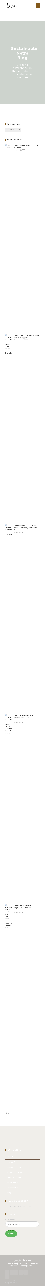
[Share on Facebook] (13, 1113)
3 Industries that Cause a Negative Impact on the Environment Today (23, 908)
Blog (9, 1192)
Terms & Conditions (15, 1177)
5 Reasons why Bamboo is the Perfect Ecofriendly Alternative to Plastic (26, 528)
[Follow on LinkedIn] (21, 1272)
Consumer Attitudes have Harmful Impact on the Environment (23, 718)
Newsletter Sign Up (15, 1172)
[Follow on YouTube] (16, 1272)
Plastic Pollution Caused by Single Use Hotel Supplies (26, 337)
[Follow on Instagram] (26, 1272)
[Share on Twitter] (16, 1113)
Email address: (10, 1219)
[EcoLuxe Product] (11, 5)
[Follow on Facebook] (7, 1272)
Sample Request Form (16, 1167)
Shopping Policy (14, 1187)
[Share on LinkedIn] (22, 1113)
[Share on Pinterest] (19, 1113)
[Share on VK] (25, 1113)
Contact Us (12, 1162)
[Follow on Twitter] (12, 1272)
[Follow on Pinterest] (7, 1277)
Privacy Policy (13, 1182)
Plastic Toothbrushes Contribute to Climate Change (26, 147)
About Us (11, 1157)
